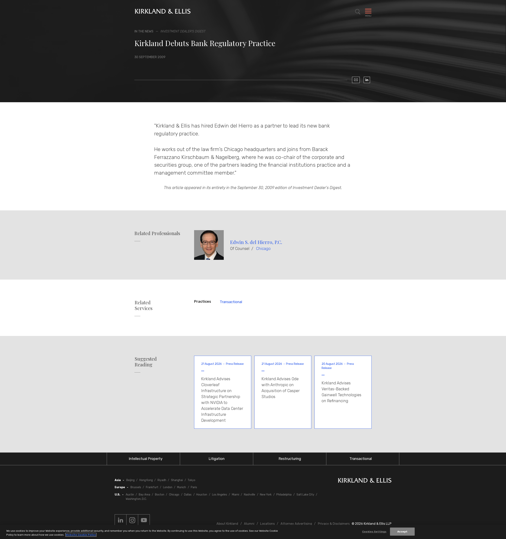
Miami (235, 494)
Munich (181, 487)
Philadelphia (284, 494)
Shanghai (177, 480)
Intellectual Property (145, 459)
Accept (402, 531)
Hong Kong (146, 480)
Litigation (217, 459)
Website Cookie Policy (81, 534)
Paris (194, 487)
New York (266, 494)
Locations (267, 524)
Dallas (188, 494)
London (167, 487)
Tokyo (191, 480)
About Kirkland (227, 524)
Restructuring (289, 459)
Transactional (231, 302)
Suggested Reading (146, 362)
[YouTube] (144, 520)
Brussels (135, 487)
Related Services (143, 305)
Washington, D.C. (136, 499)
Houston (201, 494)
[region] (253, 532)
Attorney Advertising (296, 524)
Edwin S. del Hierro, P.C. (256, 242)
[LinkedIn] (367, 80)
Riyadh (162, 480)
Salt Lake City (305, 494)
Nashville (249, 494)
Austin (130, 494)
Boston (159, 494)
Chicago (263, 248)
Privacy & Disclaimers (334, 524)
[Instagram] (132, 520)
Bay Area (144, 494)
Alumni (249, 524)
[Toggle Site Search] (358, 12)
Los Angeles (219, 494)
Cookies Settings (374, 531)
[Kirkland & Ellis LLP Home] (364, 481)
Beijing (130, 480)
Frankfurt (152, 487)
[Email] (356, 80)
